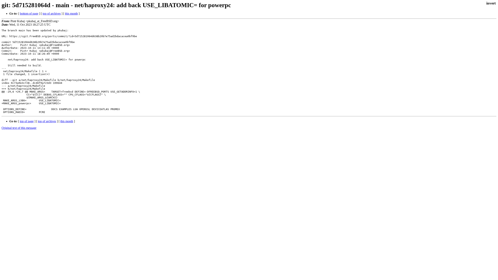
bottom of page (29, 13)
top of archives (52, 13)
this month (71, 13)
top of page (27, 121)
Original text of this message (19, 128)
